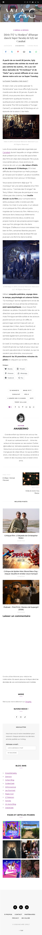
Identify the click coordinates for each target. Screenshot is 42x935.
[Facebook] (6, 51)
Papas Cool (9, 794)
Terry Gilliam (20, 402)
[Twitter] (12, 51)
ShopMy (28, 702)
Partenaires (30, 914)
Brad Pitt (27, 390)
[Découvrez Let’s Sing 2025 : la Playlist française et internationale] (12, 869)
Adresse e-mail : (12, 744)
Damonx (8, 777)
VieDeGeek (9, 808)
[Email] (24, 51)
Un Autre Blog (10, 804)
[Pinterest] (18, 51)
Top (21, 930)
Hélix (26, 394)
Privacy (15, 918)
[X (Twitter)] (21, 907)
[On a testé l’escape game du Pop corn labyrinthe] (30, 830)
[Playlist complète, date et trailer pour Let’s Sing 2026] (12, 830)
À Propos (8, 914)
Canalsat (6, 152)
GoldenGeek (9, 783)
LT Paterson (9, 797)
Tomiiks (8, 801)
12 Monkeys (14, 390)
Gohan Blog (9, 780)
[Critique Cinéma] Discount (9, 479)
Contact (18, 914)
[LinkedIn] (30, 51)
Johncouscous (10, 787)
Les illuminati (10, 790)
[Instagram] (27, 907)
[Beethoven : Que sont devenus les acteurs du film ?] (30, 869)
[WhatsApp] (36, 51)
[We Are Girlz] (21, 13)
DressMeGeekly (11, 773)
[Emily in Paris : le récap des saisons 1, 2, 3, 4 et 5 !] (30, 849)
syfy (32, 398)
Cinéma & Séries (21, 30)
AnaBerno (20, 46)
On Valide (26, 918)
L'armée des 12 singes (17, 398)
